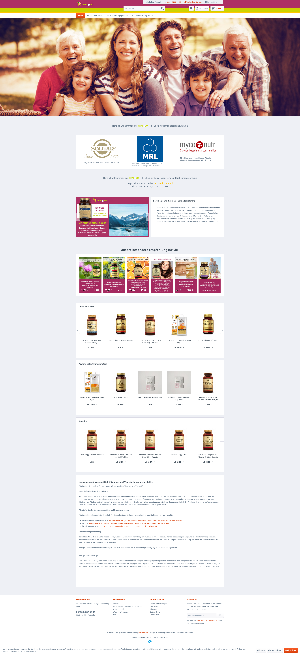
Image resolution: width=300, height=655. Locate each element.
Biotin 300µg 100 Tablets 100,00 (91, 455)
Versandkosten (144, 633)
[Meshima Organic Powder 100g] (150, 382)
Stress (166, 523)
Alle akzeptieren (274, 650)
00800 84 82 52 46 (85, 612)
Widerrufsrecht (119, 609)
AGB (114, 615)
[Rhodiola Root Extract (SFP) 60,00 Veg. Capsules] (121, 325)
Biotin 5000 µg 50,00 (179, 455)
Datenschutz (155, 612)
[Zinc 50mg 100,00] (121, 382)
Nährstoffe (170, 520)
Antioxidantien (114, 520)
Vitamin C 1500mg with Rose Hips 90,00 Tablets (121, 456)
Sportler (144, 526)
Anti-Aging (105, 523)
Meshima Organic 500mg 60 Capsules (179, 398)
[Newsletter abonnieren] (220, 615)
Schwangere (153, 526)
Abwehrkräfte (94, 523)
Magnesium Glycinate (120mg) (92, 340)
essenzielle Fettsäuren (137, 520)
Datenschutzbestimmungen (208, 620)
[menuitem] (154, 2)
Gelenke (137, 523)
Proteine (179, 520)
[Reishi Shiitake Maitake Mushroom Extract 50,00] (208, 382)
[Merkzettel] (191, 8)
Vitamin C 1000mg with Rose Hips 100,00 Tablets (150, 456)
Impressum (154, 615)
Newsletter (154, 606)
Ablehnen (261, 650)
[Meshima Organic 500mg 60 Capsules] (179, 382)
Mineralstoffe (152, 520)
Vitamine (161, 520)
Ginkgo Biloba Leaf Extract (179, 340)
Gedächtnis (128, 523)
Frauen (106, 526)
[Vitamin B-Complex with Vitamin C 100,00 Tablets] (208, 439)
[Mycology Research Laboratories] (150, 149)
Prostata (160, 523)
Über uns (153, 609)
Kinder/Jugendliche (117, 526)
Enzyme (124, 520)
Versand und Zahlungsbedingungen (127, 606)
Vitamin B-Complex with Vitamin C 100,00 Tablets (208, 456)
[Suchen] (162, 8)
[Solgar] (102, 149)
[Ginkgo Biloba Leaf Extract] (179, 325)
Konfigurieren (290, 650)
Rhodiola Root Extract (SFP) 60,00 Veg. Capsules (120, 341)
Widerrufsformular (120, 612)
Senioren (136, 526)
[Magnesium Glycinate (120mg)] (92, 325)
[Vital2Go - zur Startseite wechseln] (85, 4)
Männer (129, 526)
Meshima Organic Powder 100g (150, 397)
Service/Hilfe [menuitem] (212, 2)
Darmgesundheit (116, 523)
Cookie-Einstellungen (158, 603)
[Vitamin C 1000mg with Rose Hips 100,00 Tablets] (150, 439)
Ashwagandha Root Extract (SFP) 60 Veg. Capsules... (208, 341)
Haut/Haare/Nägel (148, 523)
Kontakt (116, 603)
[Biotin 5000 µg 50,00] (179, 439)
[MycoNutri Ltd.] (198, 146)
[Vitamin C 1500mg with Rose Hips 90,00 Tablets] (121, 439)
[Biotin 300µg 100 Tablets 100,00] (92, 439)
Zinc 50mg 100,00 (121, 397)
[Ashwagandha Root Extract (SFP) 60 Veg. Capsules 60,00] (208, 325)
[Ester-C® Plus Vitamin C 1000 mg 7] (150, 325)
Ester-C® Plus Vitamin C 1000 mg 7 (150, 341)
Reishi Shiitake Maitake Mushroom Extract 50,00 (208, 398)
